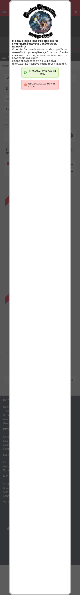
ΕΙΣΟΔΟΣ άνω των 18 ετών (42, 72)
